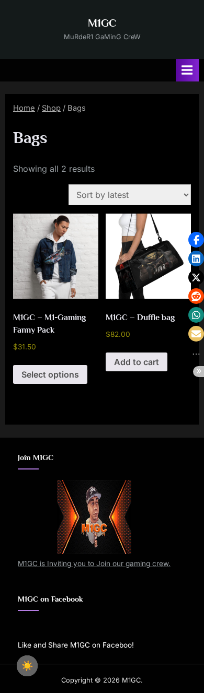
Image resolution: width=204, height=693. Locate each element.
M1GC (102, 23)
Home (24, 108)
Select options (50, 374)
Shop (51, 108)
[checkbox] (27, 665)
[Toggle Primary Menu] (187, 70)
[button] (196, 240)
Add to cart (136, 362)
